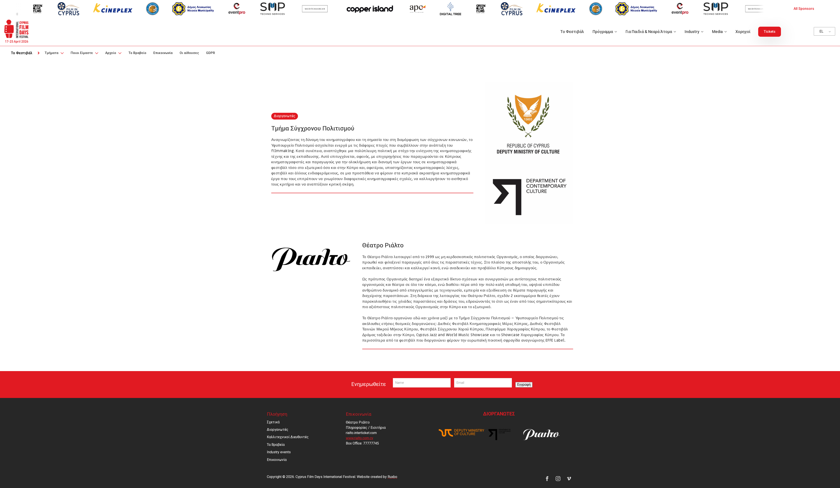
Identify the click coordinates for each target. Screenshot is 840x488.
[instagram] (558, 478)
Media (717, 31)
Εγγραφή (524, 384)
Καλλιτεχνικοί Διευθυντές (288, 437)
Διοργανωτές (277, 429)
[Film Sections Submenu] (61, 53)
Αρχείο (110, 53)
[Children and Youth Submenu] (676, 31)
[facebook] (547, 478)
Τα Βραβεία (276, 445)
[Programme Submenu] (617, 31)
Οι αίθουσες (189, 53)
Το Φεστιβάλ (572, 31)
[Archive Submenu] (119, 53)
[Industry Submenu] (703, 31)
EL (821, 31)
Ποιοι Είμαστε (82, 53)
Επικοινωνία (163, 53)
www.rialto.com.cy (359, 438)
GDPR (210, 53)
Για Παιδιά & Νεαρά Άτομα (649, 31)
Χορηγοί (743, 31)
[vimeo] (569, 478)
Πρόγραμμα (603, 31)
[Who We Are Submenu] (96, 53)
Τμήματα (51, 53)
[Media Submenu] (727, 31)
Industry (692, 31)
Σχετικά (273, 422)
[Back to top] (829, 477)
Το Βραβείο (137, 53)
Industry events (279, 452)
